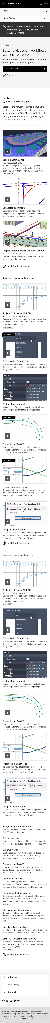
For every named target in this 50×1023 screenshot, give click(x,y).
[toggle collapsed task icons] (35, 3)
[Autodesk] (14, 4)
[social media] (11, 1001)
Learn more (8, 173)
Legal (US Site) (18, 1014)
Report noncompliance (33, 1011)
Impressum (30, 1014)
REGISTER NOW (15, 32)
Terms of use (7, 1014)
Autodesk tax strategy (16, 1016)
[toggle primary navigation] (5, 3)
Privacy (5, 1011)
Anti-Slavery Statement (36, 1016)
